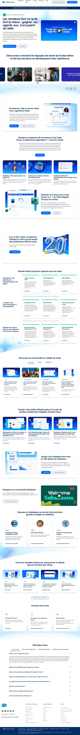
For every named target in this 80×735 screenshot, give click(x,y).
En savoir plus (14, 125)
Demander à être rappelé (36, 628)
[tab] (31, 362)
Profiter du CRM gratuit (59, 472)
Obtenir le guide (27, 589)
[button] (25, 75)
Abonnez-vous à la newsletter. (62, 628)
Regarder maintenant (27, 125)
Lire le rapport (14, 251)
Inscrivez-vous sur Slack (10, 501)
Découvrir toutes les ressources (40, 597)
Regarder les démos (9, 46)
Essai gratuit (22, 46)
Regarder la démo (46, 589)
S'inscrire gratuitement (62, 7)
